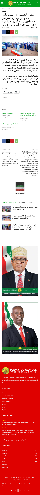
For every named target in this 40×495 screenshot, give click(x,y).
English (4, 420)
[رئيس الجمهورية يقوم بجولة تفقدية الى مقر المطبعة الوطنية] (6, 209)
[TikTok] (20, 490)
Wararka (4, 428)
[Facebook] (4, 32)
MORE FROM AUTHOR (26, 202)
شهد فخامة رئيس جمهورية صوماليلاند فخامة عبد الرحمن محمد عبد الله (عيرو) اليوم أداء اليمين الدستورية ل (25, 227)
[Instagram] (15, 490)
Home (3, 8)
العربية (8, 8)
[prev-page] (3, 234)
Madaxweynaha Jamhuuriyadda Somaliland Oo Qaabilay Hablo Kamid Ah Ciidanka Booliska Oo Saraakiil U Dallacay (18, 432)
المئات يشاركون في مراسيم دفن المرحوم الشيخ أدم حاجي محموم (28, 115)
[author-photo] (20, 191)
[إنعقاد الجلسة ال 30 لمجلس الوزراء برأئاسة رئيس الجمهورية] (6, 218)
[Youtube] (28, 490)
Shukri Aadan (20, 194)
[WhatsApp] (16, 32)
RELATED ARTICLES (9, 202)
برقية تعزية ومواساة (7, 113)
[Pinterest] (12, 32)
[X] (8, 32)
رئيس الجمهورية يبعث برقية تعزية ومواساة (14, 440)
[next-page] (6, 234)
